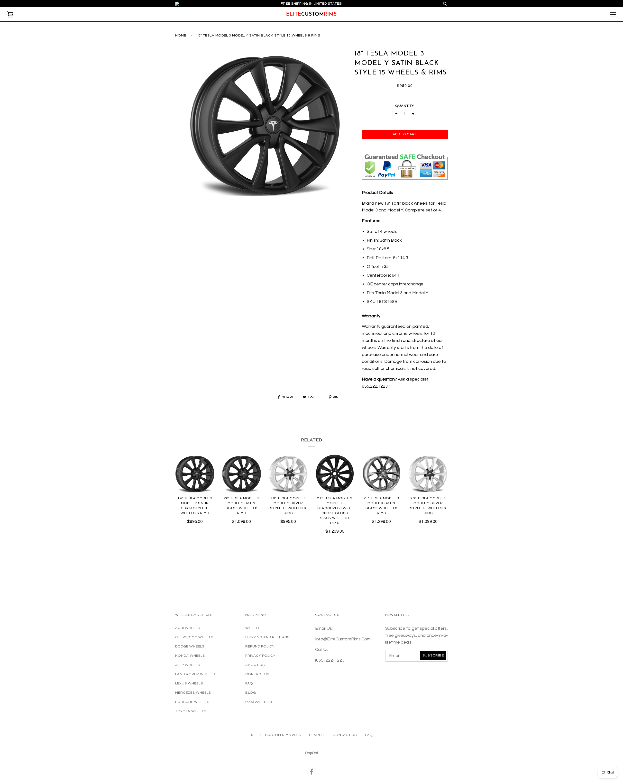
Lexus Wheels (189, 683)
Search (316, 735)
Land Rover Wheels (195, 674)
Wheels (252, 628)
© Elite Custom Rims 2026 (275, 735)
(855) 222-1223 (258, 702)
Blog (250, 692)
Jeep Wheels (187, 665)
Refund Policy (260, 646)
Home (180, 35)
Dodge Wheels (189, 646)
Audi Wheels (187, 628)
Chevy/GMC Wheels (194, 637)
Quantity (404, 106)
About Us (255, 665)
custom (311, 14)
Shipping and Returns (267, 637)
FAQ (249, 683)
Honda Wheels (190, 655)
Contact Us (257, 674)
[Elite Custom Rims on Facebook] (311, 773)
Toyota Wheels (190, 711)
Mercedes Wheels (193, 692)
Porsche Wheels (192, 702)
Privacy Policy (260, 655)
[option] (265, 122)
